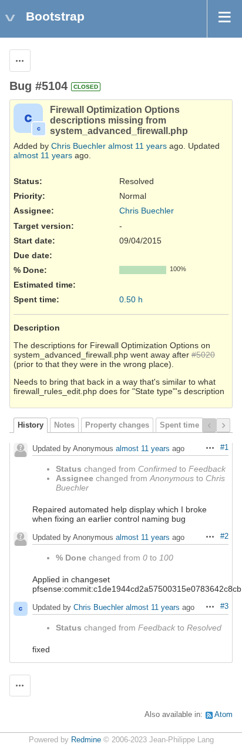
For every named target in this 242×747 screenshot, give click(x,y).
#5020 (203, 354)
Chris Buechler (78, 146)
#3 (224, 606)
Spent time (179, 425)
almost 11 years (137, 146)
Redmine (86, 740)
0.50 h (131, 299)
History (30, 425)
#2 (224, 536)
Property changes (117, 425)
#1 (224, 447)
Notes (64, 425)
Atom (223, 715)
